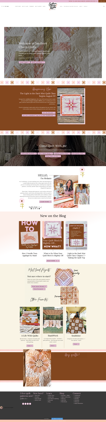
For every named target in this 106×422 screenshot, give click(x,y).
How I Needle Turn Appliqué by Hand (29, 254)
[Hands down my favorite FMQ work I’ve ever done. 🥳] (18, 413)
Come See (102, 1)
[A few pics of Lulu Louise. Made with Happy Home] (6, 413)
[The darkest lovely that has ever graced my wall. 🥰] (53, 413)
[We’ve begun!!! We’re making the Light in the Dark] (65, 413)
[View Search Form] (104, 6)
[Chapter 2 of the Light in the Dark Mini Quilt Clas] (41, 413)
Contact (86, 6)
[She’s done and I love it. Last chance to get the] (29, 413)
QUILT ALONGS (38, 6)
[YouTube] (8, 6)
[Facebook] (2, 6)
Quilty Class (25, 6)
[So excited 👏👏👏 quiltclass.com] (100, 413)
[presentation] (29, 235)
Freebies (31, 6)
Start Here (18, 6)
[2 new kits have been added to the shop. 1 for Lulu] (76, 413)
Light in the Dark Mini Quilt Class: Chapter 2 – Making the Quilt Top (76, 255)
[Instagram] (4, 6)
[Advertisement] (53, 18)
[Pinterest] (6, 6)
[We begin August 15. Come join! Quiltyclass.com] (88, 413)
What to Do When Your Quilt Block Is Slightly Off (53, 254)
